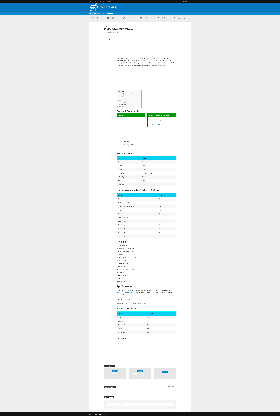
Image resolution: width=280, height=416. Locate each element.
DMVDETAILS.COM (106, 414)
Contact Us (96, 1)
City (99, 13)
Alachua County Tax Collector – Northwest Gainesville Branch (144, 19)
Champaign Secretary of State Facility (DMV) (111, 18)
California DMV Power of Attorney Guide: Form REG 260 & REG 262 (162, 19)
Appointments (122, 102)
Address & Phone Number (128, 94)
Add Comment (109, 42)
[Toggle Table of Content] (138, 91)
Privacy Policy (108, 1)
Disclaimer (102, 1)
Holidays (121, 100)
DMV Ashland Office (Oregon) (127, 18)
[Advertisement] (146, 46)
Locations (93, 13)
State (103, 13)
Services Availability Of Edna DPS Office (129, 98)
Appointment (110, 13)
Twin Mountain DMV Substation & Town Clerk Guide (94, 19)
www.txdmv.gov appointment (125, 292)
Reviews (121, 106)
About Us (91, 1)
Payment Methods (123, 104)
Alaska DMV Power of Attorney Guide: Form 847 (179, 18)
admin (109, 36)
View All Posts (171, 386)
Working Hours (123, 96)
